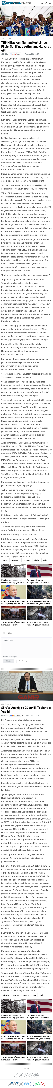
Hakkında (16, 995)
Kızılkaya (26, 995)
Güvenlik (6, 995)
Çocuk (5, 560)
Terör (41, 995)
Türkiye (36, 560)
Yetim (45, 560)
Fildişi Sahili (15, 560)
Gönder (9, 661)
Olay (34, 995)
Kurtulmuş (26, 560)
